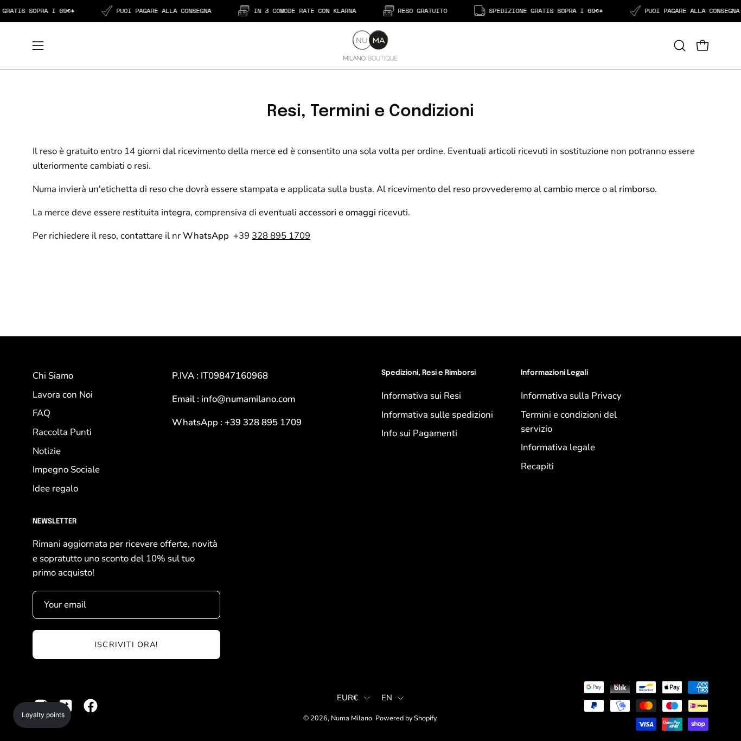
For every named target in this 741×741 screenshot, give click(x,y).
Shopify (425, 718)
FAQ (41, 413)
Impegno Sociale (66, 469)
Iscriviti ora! (126, 644)
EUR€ (348, 697)
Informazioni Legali (554, 372)
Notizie (47, 451)
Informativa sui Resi (421, 395)
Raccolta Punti (62, 432)
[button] (679, 45)
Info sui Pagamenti (419, 433)
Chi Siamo (53, 375)
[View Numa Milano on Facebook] (90, 706)
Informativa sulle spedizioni (437, 414)
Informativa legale (558, 447)
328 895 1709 (281, 235)
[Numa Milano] (370, 45)
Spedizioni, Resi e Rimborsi (428, 372)
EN (387, 697)
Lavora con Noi (63, 394)
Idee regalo (55, 488)
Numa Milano (351, 718)
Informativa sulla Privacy (571, 395)
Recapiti (537, 466)
